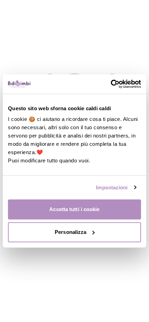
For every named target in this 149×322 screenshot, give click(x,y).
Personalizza (70, 232)
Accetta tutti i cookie (74, 209)
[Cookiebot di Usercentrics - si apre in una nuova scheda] (110, 83)
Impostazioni (112, 187)
